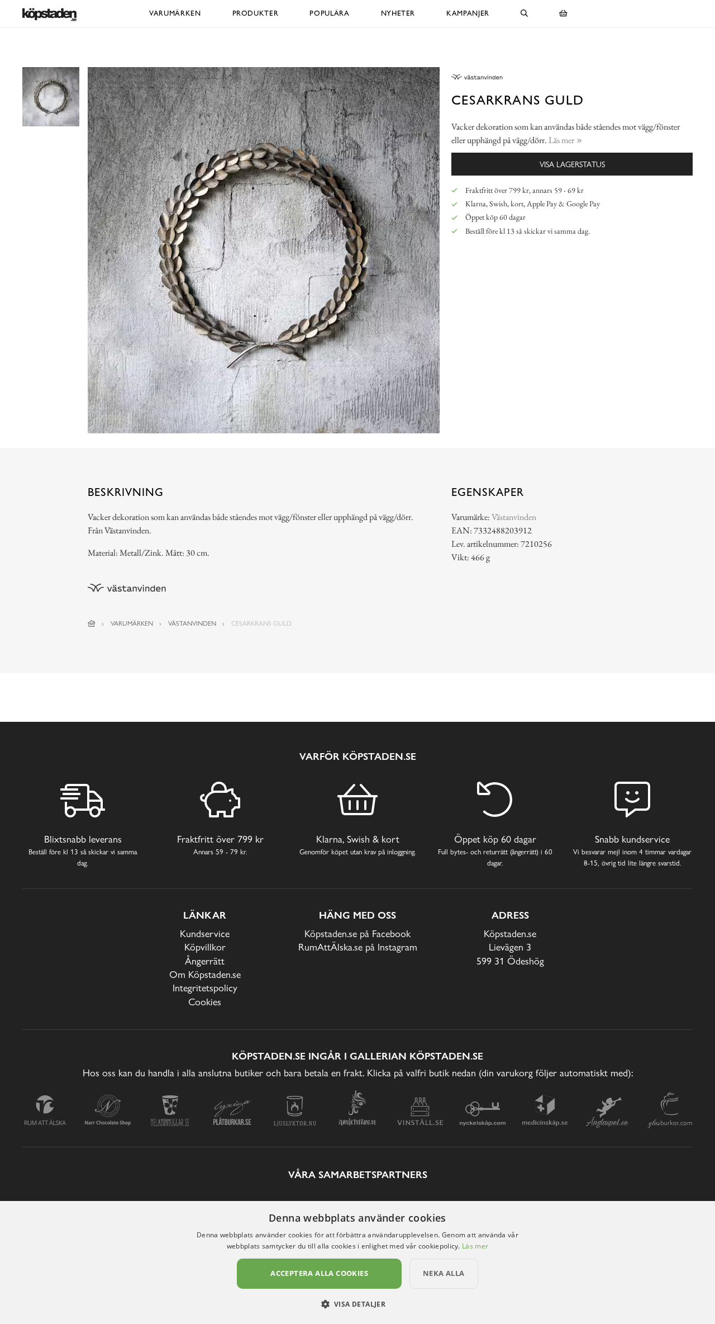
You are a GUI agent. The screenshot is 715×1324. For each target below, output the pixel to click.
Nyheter (398, 13)
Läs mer (475, 1246)
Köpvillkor (205, 947)
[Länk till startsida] (92, 623)
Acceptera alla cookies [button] (319, 1273)
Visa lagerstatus (572, 164)
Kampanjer (467, 13)
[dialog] (357, 1262)
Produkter (255, 13)
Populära (329, 13)
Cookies (204, 1002)
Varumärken (175, 13)
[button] (358, 1304)
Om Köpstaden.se (205, 974)
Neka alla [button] (444, 1273)
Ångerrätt (205, 961)
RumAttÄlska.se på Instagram (357, 947)
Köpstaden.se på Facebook (357, 933)
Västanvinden (514, 517)
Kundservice (205, 933)
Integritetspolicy (205, 988)
